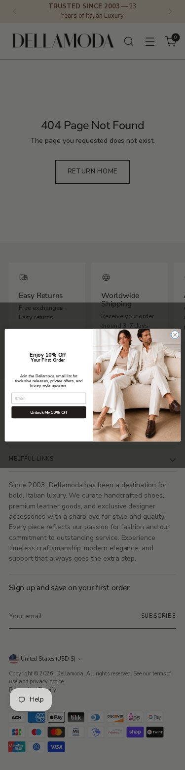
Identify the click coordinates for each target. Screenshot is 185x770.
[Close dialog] (175, 334)
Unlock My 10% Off (48, 412)
